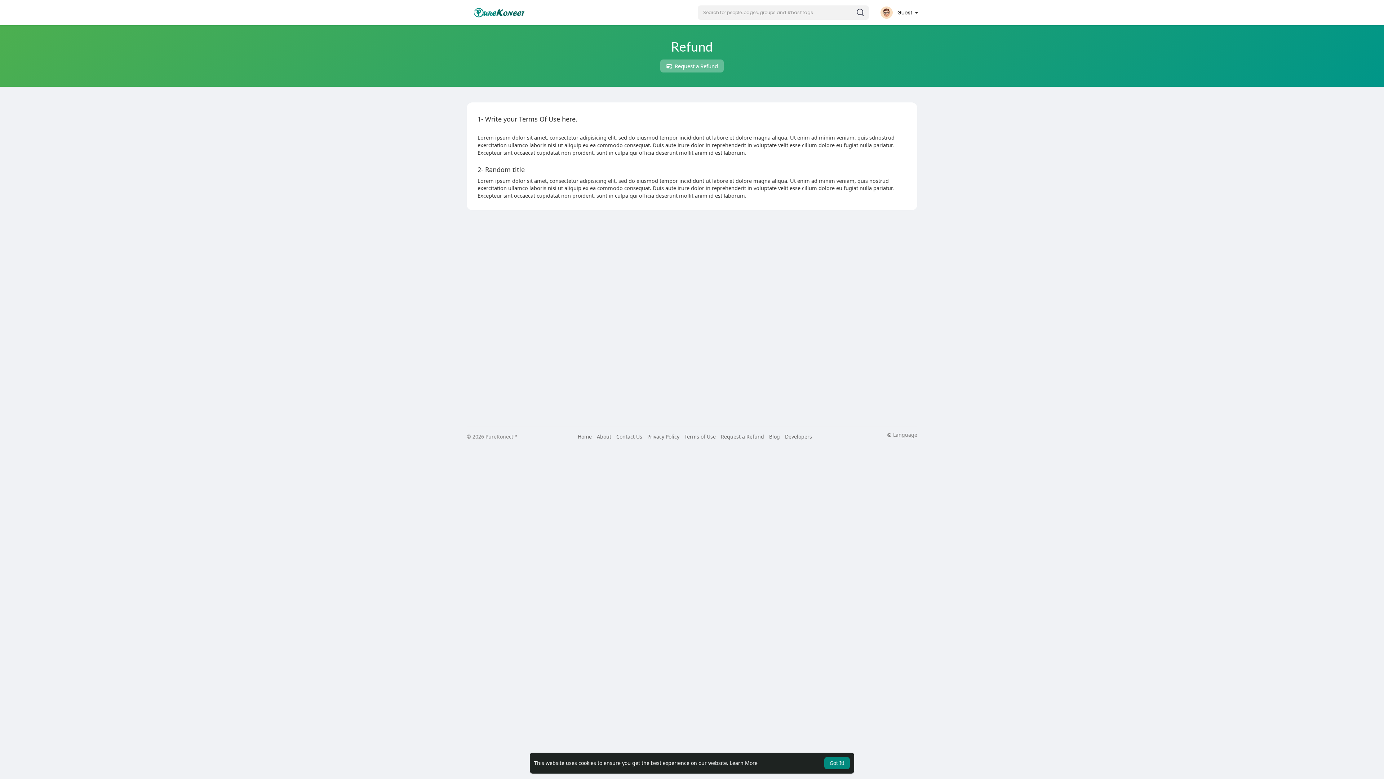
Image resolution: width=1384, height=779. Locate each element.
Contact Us (629, 436)
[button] (783, 12)
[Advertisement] (683, 267)
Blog (774, 436)
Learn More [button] (744, 763)
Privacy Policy (663, 436)
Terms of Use (700, 436)
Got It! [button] (837, 763)
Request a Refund (695, 66)
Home (585, 436)
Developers (798, 436)
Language (904, 434)
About (604, 436)
